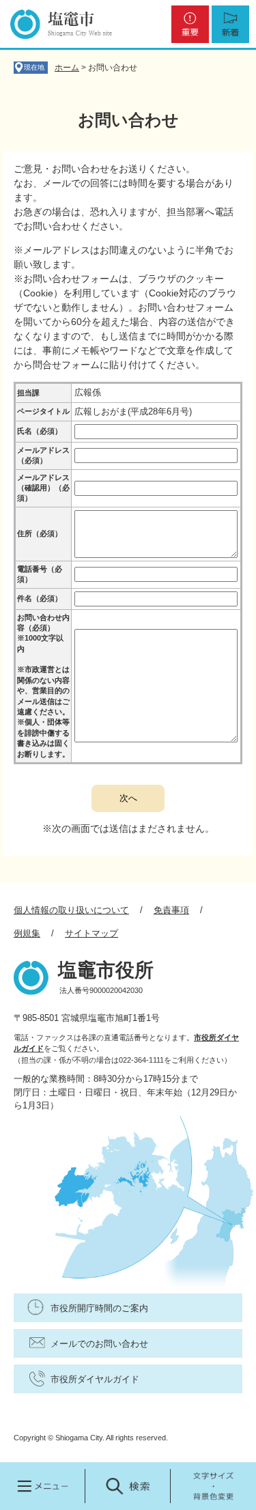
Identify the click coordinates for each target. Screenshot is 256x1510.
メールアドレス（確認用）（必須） (43, 488)
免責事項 (171, 910)
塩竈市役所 (106, 970)
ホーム (67, 67)
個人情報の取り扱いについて (71, 910)
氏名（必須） (39, 431)
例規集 (27, 933)
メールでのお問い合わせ (99, 1344)
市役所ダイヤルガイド (95, 1379)
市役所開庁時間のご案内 (99, 1308)
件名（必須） (39, 598)
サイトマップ (91, 933)
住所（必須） (39, 533)
